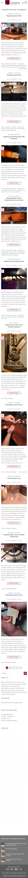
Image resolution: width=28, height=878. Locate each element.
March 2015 (4, 793)
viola (15, 67)
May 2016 (4, 760)
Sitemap (5, 876)
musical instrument (11, 65)
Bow (11, 322)
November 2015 (5, 772)
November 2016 (5, 751)
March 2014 (4, 824)
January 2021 (5, 733)
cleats (2, 317)
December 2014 (5, 803)
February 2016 (5, 763)
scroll (2, 130)
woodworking (22, 67)
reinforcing (13, 317)
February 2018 (5, 745)
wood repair (9, 255)
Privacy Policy (6, 872)
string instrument (21, 251)
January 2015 (5, 800)
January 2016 (5, 766)
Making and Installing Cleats (14, 261)
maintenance (19, 190)
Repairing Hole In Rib (14, 16)
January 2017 (5, 748)
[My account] (23, 2)
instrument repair (11, 190)
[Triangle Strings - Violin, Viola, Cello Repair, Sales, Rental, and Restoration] (12, 2)
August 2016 (4, 754)
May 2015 (4, 787)
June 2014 (4, 818)
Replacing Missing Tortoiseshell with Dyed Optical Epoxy (16, 844)
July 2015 (4, 781)
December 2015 (5, 769)
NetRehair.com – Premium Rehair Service (14, 873)
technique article (5, 253)
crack (6, 317)
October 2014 (5, 809)
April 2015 (4, 790)
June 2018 (4, 739)
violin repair (21, 253)
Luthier (9, 317)
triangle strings (10, 67)
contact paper (4, 190)
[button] (2, 3)
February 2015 (5, 796)
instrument (3, 65)
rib (22, 190)
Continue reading (14, 58)
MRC (18, 867)
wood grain (3, 255)
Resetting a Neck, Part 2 (14, 595)
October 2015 (5, 775)
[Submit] (25, 673)
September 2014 (5, 812)
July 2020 (4, 736)
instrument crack (5, 251)
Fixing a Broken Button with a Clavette (14, 859)
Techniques (17, 13)
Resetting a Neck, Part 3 (14, 405)
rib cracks (14, 251)
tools (7, 191)
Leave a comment (23, 68)
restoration (21, 65)
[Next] (21, 667)
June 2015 (4, 784)
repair (17, 65)
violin (17, 67)
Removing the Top (14, 478)
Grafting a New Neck (14, 75)
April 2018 (4, 742)
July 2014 (4, 815)
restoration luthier (20, 128)
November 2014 (5, 806)
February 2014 (5, 827)
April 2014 (4, 821)
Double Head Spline (11, 848)
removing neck (10, 128)
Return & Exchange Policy (18, 872)
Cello (22, 63)
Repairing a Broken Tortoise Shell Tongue (15, 854)
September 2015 (5, 778)
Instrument (11, 13)
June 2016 (4, 757)
